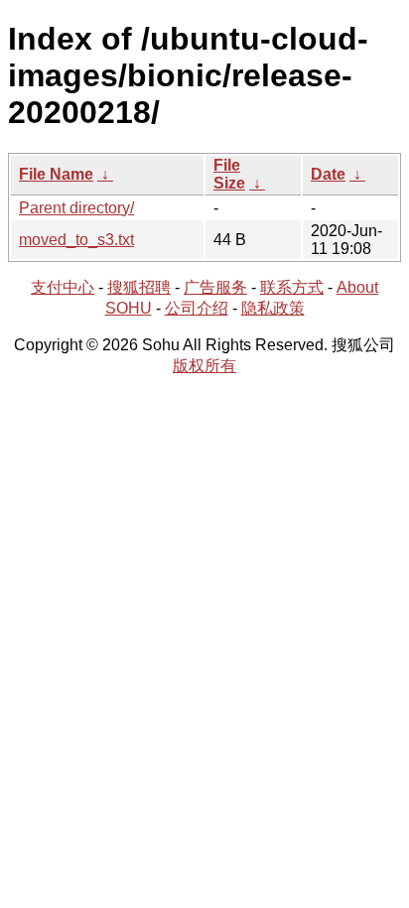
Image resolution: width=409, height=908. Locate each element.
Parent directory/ (76, 207)
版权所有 (204, 365)
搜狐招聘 (139, 287)
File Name (56, 174)
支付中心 (62, 287)
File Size (229, 174)
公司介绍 (196, 308)
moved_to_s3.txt (76, 239)
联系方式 (292, 287)
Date (328, 174)
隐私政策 (273, 308)
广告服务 (215, 287)
